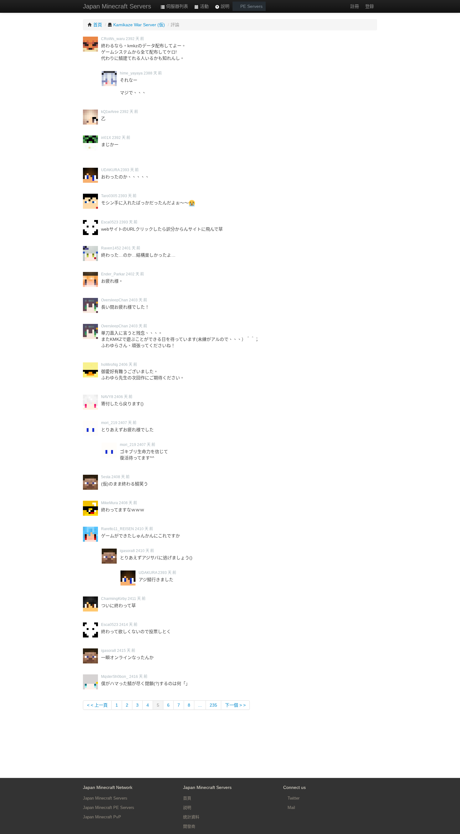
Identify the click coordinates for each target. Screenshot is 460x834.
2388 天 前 (153, 73)
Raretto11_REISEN (117, 529)
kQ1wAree (110, 112)
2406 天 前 (128, 364)
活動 (204, 6)
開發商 (189, 826)
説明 (224, 6)
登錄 (369, 6)
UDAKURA (110, 170)
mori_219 (109, 423)
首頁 (187, 798)
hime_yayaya (131, 73)
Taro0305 (109, 196)
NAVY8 (107, 397)
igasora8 (127, 551)
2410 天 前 (144, 529)
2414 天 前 (128, 624)
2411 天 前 (137, 598)
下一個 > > (235, 705)
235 (213, 705)
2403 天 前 (138, 300)
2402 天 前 (135, 274)
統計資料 (191, 817)
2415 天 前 (126, 650)
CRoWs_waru (113, 39)
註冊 (354, 6)
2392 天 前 (135, 39)
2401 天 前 (131, 248)
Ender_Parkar (113, 274)
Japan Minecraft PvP (102, 817)
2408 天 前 (120, 477)
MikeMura (109, 503)
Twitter (292, 798)
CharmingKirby (114, 598)
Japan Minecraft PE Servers (108, 807)
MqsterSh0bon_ (114, 676)
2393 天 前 (129, 170)
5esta (105, 477)
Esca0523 (109, 222)
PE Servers (251, 6)
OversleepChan (114, 300)
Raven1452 (111, 248)
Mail (290, 807)
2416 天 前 (138, 676)
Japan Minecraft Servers (117, 6)
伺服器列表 (176, 6)
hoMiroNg (109, 364)
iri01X (106, 138)
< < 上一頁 (97, 705)
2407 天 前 (127, 423)
